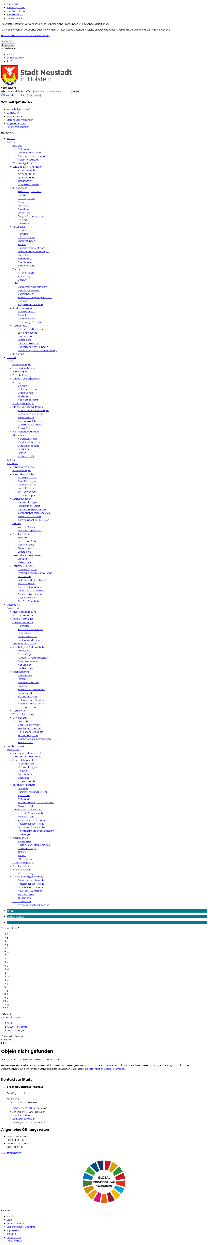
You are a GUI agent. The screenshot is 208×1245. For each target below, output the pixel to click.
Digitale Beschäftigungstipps (34, 845)
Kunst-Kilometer (27, 488)
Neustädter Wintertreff (30, 890)
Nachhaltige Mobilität (30, 322)
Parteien (22, 301)
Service (22, 855)
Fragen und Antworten (30, 304)
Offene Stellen (26, 272)
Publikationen (25, 668)
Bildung (16, 382)
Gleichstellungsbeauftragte (33, 251)
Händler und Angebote (30, 732)
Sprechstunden (26, 177)
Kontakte (23, 195)
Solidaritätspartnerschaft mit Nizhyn (37, 350)
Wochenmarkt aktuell (29, 728)
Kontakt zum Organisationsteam (36, 802)
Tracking (11, 1234)
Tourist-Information (23, 467)
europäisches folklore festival (34, 513)
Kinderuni (23, 396)
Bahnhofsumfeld (27, 318)
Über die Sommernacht (31, 813)
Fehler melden (14, 1241)
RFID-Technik (25, 859)
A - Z (9, 61)
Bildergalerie (24, 339)
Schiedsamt (24, 449)
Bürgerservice (19, 188)
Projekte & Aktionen (28, 661)
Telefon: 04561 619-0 (23, 1108)
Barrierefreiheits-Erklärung (21, 1226)
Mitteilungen (25, 149)
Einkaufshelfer (25, 742)
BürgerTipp (24, 212)
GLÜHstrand (24, 898)
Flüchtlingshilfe (26, 456)
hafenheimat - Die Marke (31, 700)
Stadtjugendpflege (23, 403)
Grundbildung (25, 873)
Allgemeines (24, 841)
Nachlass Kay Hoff (28, 400)
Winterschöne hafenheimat (27, 876)
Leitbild (22, 679)
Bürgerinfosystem (16, 123)
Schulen (22, 385)
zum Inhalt (12, 4)
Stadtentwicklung (22, 308)
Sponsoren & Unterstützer (32, 827)
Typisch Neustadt (27, 484)
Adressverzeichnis (28, 170)
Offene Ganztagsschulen (26, 378)
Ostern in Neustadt (28, 159)
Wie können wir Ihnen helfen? (17, 91)
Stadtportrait (19, 325)
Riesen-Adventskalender (31, 689)
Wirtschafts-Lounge (23, 714)
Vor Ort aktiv (25, 664)
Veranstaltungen (21, 364)
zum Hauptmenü (16, 7)
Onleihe (22, 852)
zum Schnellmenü (16, 11)
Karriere (22, 244)
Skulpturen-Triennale (29, 516)
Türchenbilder (25, 774)
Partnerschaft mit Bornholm (33, 347)
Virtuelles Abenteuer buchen (33, 905)
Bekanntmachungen (18, 127)
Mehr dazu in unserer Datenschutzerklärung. (25, 35)
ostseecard (24, 576)
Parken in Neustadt (22, 622)
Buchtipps (23, 777)
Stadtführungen (27, 481)
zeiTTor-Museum (27, 491)
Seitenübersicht (15, 1223)
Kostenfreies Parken (29, 640)
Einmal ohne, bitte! (28, 735)
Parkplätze (24, 626)
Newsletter (24, 223)
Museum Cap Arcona (29, 495)
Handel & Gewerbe (22, 619)
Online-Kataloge (27, 848)
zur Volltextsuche (16, 18)
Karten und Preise (27, 541)
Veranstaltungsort (28, 767)
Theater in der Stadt (29, 505)
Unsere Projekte (26, 597)
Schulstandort (26, 315)
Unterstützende (26, 781)
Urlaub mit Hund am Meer (32, 590)
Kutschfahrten (26, 894)
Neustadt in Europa (28, 343)
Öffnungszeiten (15, 57)
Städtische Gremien (29, 290)
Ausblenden (7, 41)
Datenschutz (14, 1237)
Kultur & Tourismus (17, 1026)
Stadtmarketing (26, 265)
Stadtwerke (18, 710)
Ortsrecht (23, 219)
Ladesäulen (24, 633)
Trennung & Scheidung (30, 421)
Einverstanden (8, 45)
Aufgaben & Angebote (30, 414)
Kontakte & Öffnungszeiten (27, 166)
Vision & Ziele (25, 675)
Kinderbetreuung (21, 375)
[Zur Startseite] (36, 84)
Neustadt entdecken (23, 474)
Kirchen (22, 453)
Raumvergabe (26, 202)
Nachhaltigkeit (26, 654)
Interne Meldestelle (28, 184)
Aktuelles (17, 145)
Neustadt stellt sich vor (30, 329)
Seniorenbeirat (26, 294)
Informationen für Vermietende (35, 573)
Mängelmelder (15, 116)
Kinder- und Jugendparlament (35, 297)
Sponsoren (24, 795)
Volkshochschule (27, 389)
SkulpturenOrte (26, 806)
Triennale (23, 788)
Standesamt (25, 209)
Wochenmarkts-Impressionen (34, 739)
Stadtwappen (26, 336)
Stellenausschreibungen (20, 120)
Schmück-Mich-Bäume (30, 887)
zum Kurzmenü (15, 14)
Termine (22, 770)
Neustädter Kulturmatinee (32, 509)
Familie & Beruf (26, 417)
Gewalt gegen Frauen (30, 424)
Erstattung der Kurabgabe (32, 580)
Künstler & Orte (26, 816)
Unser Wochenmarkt (29, 724)
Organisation (25, 181)
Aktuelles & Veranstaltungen (33, 410)
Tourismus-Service (22, 566)
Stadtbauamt (25, 262)
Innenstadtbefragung (24, 611)
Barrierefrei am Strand (30, 594)
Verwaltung (18, 226)
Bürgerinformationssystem (32, 216)
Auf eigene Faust (27, 477)
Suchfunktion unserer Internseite (106, 1069)
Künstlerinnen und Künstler (32, 792)
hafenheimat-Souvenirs (31, 703)
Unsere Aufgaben (27, 569)
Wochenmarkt (20, 721)
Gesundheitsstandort (24, 643)
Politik (15, 283)
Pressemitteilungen (28, 693)
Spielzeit (22, 537)
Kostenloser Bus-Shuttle (31, 823)
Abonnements (26, 544)
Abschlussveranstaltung (31, 820)
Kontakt (11, 54)
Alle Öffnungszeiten (11, 1153)
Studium (22, 279)
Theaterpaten (26, 548)
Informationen (26, 763)
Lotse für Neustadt (28, 332)
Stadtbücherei (26, 392)
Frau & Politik (25, 428)
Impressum (13, 1230)
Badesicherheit (26, 583)
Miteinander (18, 435)
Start (9, 1023)
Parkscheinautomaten (30, 629)
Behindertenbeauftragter (32, 248)
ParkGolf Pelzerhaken (29, 601)
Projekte (22, 686)
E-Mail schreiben (21, 1115)
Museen (16, 523)
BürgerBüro (13, 112)
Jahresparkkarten (27, 636)
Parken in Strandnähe (30, 587)
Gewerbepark (19, 717)
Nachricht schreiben (23, 1119)
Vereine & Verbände (23, 368)
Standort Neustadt (22, 615)
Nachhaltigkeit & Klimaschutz (28, 647)
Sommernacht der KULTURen (33, 520)
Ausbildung (24, 276)
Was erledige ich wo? (18, 109)
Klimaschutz (24, 650)
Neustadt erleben (22, 498)
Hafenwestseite (26, 311)
